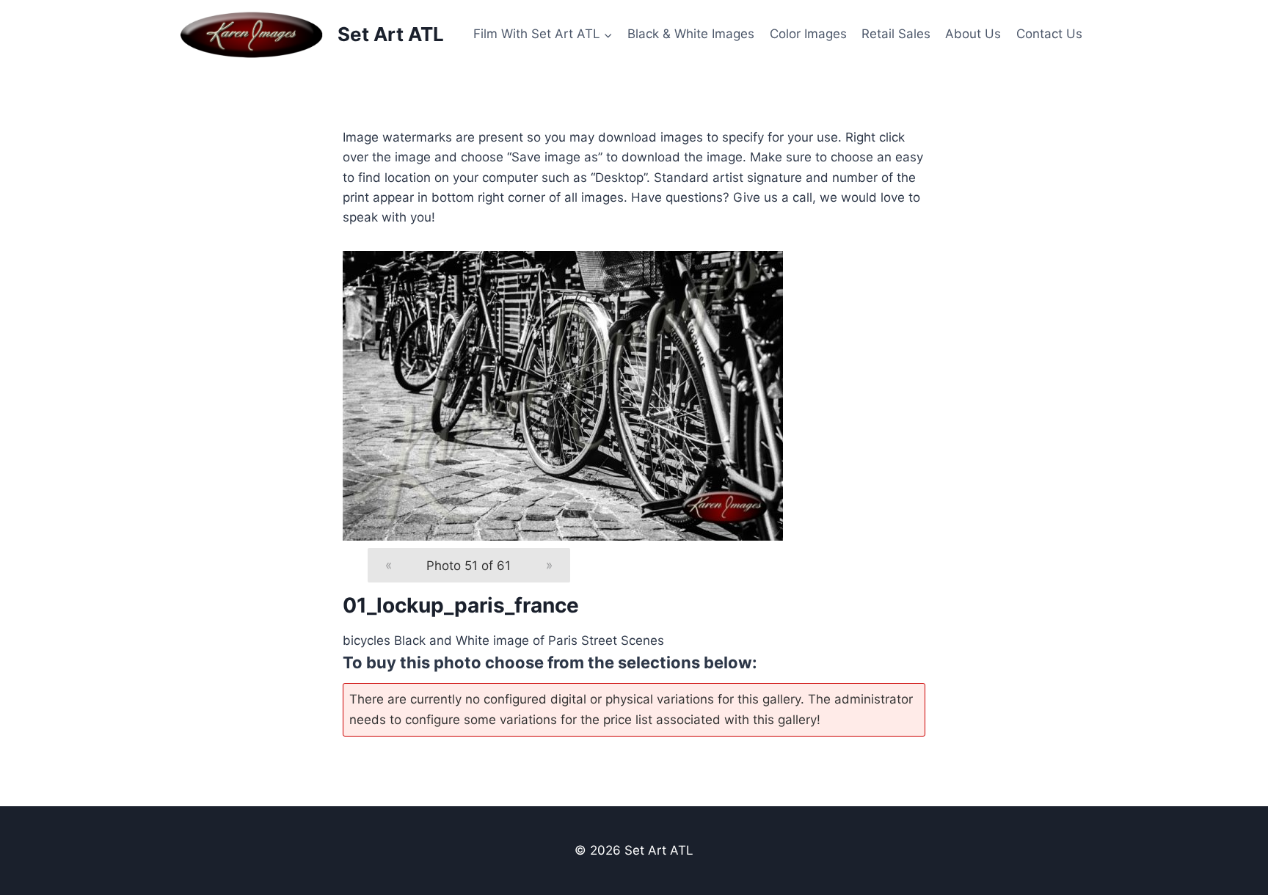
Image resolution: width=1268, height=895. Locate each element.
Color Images (808, 33)
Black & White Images (690, 33)
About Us (973, 33)
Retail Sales (895, 33)
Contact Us (1049, 33)
